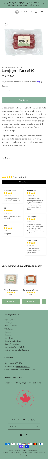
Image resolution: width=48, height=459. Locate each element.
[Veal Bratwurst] (11, 279)
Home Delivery (10, 326)
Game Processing (11, 344)
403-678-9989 (17, 363)
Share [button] (7, 158)
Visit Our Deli (10, 320)
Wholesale (8, 329)
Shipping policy (25, 455)
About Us (8, 323)
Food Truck (8, 338)
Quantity (5, 86)
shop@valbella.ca (27, 369)
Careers (7, 332)
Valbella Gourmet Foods (23, 450)
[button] (5, 12)
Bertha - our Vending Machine (16, 350)
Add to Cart (11, 301)
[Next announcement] (43, 3)
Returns (7, 335)
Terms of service (39, 452)
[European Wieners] (31, 279)
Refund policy (15, 452)
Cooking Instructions (12, 341)
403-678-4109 (22, 366)
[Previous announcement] (4, 3)
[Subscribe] (37, 427)
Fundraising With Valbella (14, 347)
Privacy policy (27, 452)
